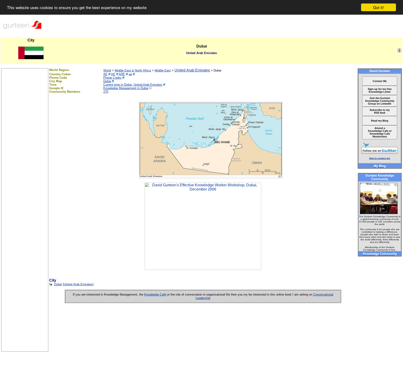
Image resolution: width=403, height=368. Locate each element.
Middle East (163, 70)
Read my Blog (379, 120)
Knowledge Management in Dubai (125, 88)
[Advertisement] (24, 281)
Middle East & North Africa (133, 70)
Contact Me (380, 81)
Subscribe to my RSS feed (380, 111)
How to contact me (379, 158)
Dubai (107, 81)
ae (130, 74)
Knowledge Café (155, 294)
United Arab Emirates (192, 70)
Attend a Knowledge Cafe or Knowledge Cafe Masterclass (380, 132)
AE (105, 74)
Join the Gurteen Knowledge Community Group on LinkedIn (379, 101)
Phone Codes (112, 77)
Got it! (378, 7)
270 (105, 91)
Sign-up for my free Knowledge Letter (380, 90)
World (107, 70)
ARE (122, 74)
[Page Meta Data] (399, 52)
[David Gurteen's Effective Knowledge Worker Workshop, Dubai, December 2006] (203, 269)
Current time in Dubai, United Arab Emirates (132, 84)
